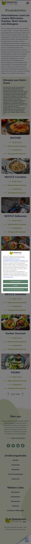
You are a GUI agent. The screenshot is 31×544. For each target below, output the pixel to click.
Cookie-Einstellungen (15, 281)
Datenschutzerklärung (8, 277)
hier (19, 274)
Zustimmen (15, 285)
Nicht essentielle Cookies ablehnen (15, 289)
